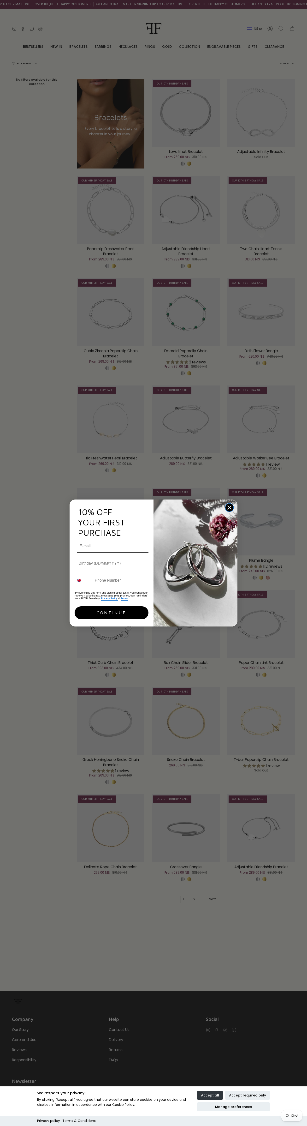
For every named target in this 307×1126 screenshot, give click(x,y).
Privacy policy (48, 1120)
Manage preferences (233, 1106)
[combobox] (83, 580)
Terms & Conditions (79, 1120)
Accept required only (247, 1095)
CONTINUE (111, 612)
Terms (124, 598)
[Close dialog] (229, 507)
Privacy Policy (109, 598)
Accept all (210, 1095)
